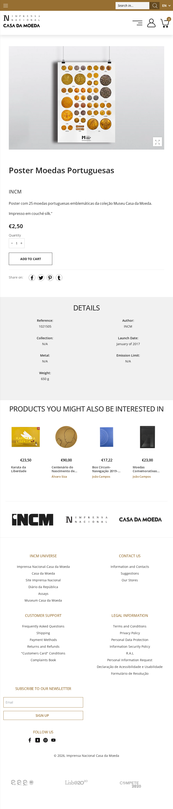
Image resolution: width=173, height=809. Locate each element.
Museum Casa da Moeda (43, 600)
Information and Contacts (130, 566)
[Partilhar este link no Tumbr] (59, 277)
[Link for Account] (149, 23)
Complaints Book (43, 660)
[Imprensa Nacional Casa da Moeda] (21, 23)
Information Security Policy (130, 646)
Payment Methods (43, 640)
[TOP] (5, 5)
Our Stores (130, 580)
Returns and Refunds (43, 646)
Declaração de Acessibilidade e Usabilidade (130, 667)
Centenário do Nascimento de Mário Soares (63, 469)
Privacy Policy (130, 633)
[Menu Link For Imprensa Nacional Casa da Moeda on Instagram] (45, 740)
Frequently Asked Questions (43, 626)
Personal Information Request (129, 660)
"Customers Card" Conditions (43, 653)
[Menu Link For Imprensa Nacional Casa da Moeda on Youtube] (53, 740)
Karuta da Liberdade (18, 469)
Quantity (15, 235)
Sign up (42, 715)
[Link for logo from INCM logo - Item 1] (32, 519)
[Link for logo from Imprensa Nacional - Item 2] (86, 519)
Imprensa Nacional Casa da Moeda (92, 755)
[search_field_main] (155, 5)
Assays (43, 593)
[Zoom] (157, 141)
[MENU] (136, 23)
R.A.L (130, 653)
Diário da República (43, 587)
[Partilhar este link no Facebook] (32, 277)
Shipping (43, 633)
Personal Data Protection (129, 640)
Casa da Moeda (43, 573)
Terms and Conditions (129, 626)
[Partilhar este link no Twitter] (41, 277)
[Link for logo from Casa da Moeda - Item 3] (140, 519)
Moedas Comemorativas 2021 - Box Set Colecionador (145, 469)
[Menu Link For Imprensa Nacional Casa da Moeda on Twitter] (37, 740)
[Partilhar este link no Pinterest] (50, 277)
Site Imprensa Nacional (43, 580)
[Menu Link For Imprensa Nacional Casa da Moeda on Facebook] (29, 740)
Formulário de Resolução (129, 673)
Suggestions (130, 573)
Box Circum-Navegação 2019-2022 (105, 469)
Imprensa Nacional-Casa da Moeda (43, 566)
